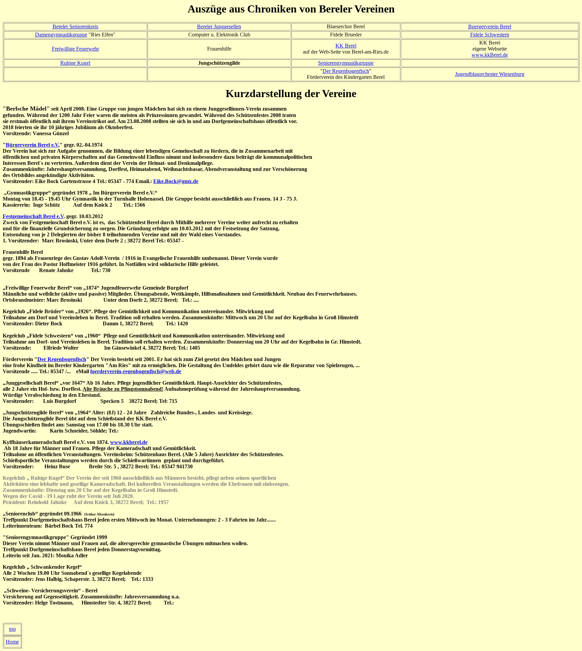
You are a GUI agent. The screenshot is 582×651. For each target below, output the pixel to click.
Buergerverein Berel (489, 26)
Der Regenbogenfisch (346, 71)
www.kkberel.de (129, 442)
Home (12, 642)
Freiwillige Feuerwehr (75, 49)
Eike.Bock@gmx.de (175, 181)
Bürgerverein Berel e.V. (33, 145)
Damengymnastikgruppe (61, 34)
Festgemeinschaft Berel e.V (33, 216)
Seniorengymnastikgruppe (346, 63)
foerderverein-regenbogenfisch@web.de (135, 371)
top (12, 629)
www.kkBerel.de (490, 55)
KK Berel (345, 46)
